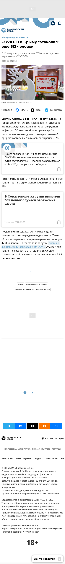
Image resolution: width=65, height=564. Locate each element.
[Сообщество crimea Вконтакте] (20, 426)
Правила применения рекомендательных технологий (30, 494)
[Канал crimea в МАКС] (56, 426)
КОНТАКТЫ (52, 459)
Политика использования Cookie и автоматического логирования (30, 485)
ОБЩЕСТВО (24, 449)
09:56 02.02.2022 (9, 61)
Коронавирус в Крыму (36, 284)
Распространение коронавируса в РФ (32, 289)
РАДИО (38, 459)
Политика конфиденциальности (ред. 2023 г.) (25, 490)
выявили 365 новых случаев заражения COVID (31, 245)
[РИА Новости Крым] (12, 30)
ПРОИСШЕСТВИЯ (41, 449)
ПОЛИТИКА (10, 449)
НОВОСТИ (7, 459)
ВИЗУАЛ (56, 449)
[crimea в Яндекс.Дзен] (32, 426)
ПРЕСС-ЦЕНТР (23, 459)
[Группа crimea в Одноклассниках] (44, 426)
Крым (20, 284)
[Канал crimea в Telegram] (9, 426)
